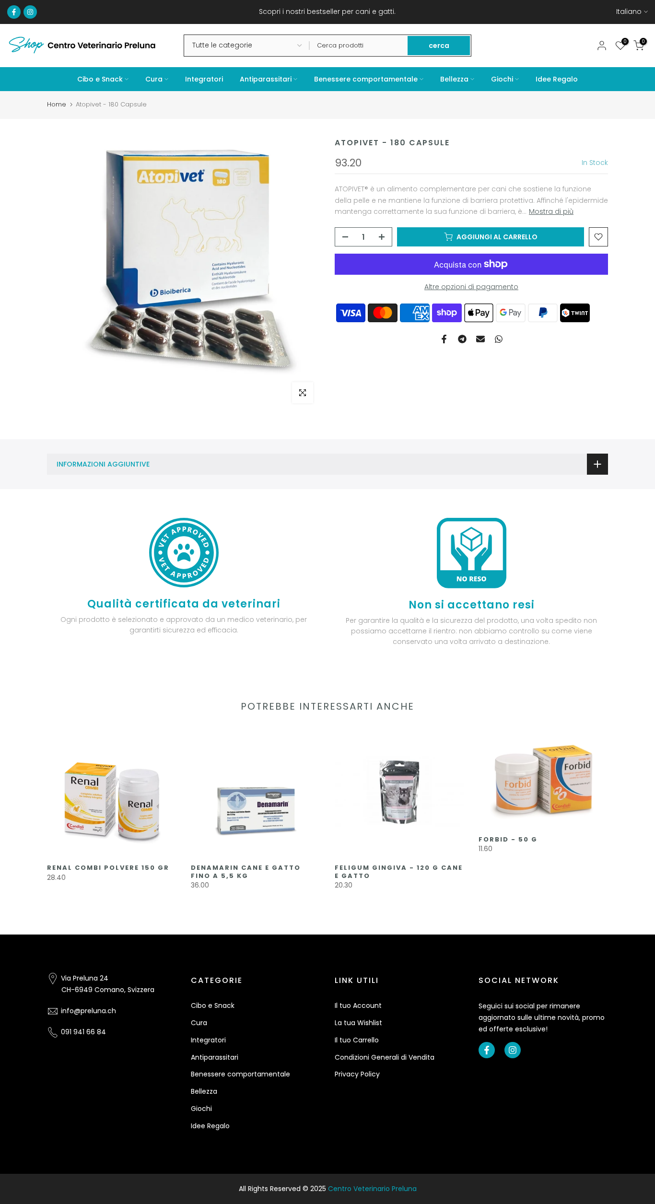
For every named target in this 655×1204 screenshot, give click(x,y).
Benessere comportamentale (366, 79)
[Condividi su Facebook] (444, 339)
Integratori (204, 79)
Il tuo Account (358, 1005)
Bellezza (454, 79)
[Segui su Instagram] (30, 12)
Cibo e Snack (100, 79)
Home (56, 104)
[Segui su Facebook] (14, 12)
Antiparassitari (266, 79)
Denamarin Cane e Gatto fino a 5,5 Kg (246, 871)
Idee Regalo (557, 79)
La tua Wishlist (358, 1023)
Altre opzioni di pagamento (471, 287)
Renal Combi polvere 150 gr (108, 867)
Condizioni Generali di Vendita (384, 1057)
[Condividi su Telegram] (462, 339)
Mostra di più (551, 211)
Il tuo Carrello (357, 1040)
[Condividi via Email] (480, 339)
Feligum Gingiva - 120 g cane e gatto (399, 871)
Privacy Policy (357, 1074)
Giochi (502, 79)
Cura (154, 79)
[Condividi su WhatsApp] (498, 339)
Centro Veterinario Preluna (372, 1188)
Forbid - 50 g (508, 838)
